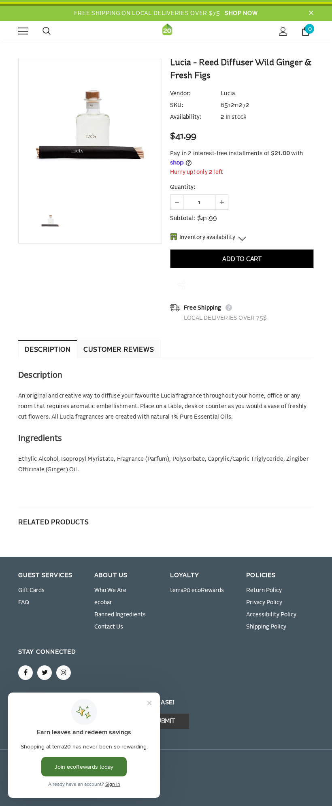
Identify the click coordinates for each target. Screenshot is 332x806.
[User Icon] (283, 31)
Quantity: (182, 187)
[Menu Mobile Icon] (23, 31)
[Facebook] (25, 672)
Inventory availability (207, 237)
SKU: (176, 105)
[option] (90, 130)
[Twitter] (44, 672)
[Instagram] (63, 672)
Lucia (228, 93)
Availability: (185, 117)
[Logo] (167, 31)
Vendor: (180, 93)
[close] (311, 13)
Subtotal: (182, 218)
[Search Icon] (55, 31)
